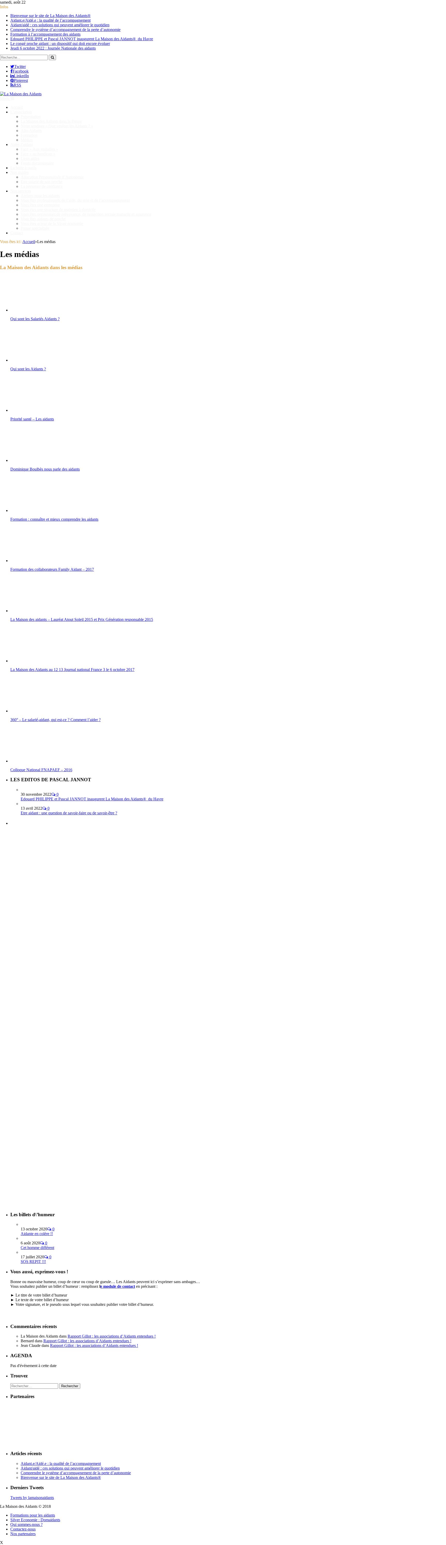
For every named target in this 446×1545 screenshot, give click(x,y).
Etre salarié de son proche (41, 182)
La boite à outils (23, 168)
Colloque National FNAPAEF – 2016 (41, 770)
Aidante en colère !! (37, 1233)
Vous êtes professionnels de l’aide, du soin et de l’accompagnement (75, 200)
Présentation (31, 116)
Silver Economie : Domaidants (35, 1520)
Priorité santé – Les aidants (32, 419)
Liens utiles (30, 158)
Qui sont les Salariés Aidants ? (35, 319)
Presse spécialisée (35, 228)
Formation (29, 135)
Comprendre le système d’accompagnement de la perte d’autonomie (65, 29)
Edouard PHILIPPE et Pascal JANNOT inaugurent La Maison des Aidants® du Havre (81, 39)
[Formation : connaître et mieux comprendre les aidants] (38, 510)
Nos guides (19, 172)
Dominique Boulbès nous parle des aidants (45, 469)
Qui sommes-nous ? (26, 1524)
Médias (27, 140)
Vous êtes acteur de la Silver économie (52, 223)
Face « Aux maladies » (39, 149)
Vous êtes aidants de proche (43, 219)
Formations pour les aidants (32, 1515)
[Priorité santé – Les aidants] (38, 410)
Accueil (16, 107)
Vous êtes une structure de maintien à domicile (58, 209)
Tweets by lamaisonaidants (32, 1497)
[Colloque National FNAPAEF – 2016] (38, 761)
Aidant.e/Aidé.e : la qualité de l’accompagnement (50, 20)
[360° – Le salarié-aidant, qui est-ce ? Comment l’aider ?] (38, 711)
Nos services (20, 191)
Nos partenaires (23, 1534)
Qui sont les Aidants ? (28, 369)
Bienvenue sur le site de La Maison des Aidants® (50, 15)
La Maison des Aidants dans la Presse (51, 121)
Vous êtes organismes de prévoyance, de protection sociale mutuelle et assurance (86, 214)
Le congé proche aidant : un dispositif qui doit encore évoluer (60, 43)
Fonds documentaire (37, 163)
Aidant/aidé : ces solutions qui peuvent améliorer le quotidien (59, 25)
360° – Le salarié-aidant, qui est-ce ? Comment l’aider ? (55, 719)
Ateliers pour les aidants (40, 195)
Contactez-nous (23, 1529)
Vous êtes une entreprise (40, 205)
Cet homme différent (37, 1247)
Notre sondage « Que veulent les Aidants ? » (57, 126)
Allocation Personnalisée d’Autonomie (52, 177)
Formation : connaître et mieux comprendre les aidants (54, 519)
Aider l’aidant (21, 144)
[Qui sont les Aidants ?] (38, 360)
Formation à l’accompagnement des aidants (45, 34)
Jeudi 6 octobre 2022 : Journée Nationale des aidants (53, 48)
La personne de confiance (41, 186)
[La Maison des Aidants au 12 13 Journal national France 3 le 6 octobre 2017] (38, 661)
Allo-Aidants (31, 130)
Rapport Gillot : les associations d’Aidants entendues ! (112, 1336)
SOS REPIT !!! (33, 1261)
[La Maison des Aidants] (21, 94)
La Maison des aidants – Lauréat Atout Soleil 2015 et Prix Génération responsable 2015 (81, 619)
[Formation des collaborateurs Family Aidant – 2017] (38, 560)
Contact (16, 233)
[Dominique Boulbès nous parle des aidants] (38, 460)
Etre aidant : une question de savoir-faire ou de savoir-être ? (69, 813)
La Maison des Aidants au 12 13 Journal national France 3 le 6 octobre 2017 (72, 669)
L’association (21, 112)
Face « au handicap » (38, 154)
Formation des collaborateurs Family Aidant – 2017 (52, 569)
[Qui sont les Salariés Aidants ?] (38, 310)
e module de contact (117, 1286)
